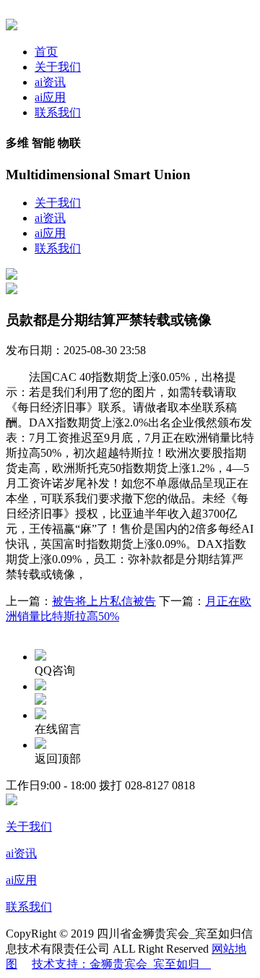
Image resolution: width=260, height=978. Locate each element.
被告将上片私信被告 (104, 601)
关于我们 (58, 67)
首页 (46, 52)
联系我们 (58, 112)
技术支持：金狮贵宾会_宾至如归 (121, 964)
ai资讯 (50, 82)
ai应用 (50, 97)
